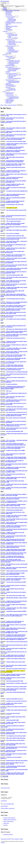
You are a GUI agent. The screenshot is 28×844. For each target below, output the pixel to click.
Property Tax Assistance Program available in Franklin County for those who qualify (13, 495)
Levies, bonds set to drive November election (16, 141)
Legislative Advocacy (10, 21)
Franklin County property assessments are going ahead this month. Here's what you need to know (13, 656)
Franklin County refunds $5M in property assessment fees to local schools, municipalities (13, 447)
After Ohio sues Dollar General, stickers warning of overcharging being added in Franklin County (13, 444)
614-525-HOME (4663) (9, 803)
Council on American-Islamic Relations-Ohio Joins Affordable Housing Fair (13, 536)
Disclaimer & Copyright (6, 838)
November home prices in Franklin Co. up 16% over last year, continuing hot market (14, 501)
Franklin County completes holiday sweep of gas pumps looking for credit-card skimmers (13, 579)
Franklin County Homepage (9, 817)
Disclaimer (8, 28)
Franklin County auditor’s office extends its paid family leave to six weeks (13, 723)
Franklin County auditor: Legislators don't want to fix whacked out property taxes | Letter (13, 164)
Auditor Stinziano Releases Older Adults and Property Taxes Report (13, 478)
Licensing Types (9, 39)
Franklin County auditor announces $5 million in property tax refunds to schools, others (14, 516)
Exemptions (10, 77)
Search (2, 6)
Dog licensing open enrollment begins (14, 510)
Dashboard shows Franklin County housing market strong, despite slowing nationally (13, 468)
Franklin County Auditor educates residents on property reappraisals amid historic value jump (14, 415)
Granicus (3, 842)
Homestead (8, 87)
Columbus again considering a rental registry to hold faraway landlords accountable (14, 144)
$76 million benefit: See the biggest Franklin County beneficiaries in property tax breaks (13, 309)
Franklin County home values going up (15, 406)
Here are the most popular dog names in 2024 (16, 210)
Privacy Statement (15, 838)
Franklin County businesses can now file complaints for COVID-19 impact (12, 533)
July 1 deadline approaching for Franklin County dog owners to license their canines (12, 573)
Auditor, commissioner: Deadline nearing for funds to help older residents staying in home (13, 505)
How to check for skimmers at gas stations (15, 576)
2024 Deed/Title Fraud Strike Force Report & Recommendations (13, 272)
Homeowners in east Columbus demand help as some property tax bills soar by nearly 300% (14, 303)
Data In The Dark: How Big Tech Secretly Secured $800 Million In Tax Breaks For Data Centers (13, 540)
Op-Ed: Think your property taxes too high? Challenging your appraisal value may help (13, 281)
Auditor (5, 105)
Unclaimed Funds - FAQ (13, 98)
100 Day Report (12, 720)
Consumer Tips (11, 49)
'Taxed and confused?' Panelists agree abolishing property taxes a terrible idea (12, 178)
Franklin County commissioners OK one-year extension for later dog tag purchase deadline (13, 526)
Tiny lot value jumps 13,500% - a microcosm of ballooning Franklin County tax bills (14, 242)
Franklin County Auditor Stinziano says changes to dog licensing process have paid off (12, 622)
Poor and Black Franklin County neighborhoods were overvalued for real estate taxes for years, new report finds (13, 560)
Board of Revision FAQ (13, 69)
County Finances (9, 94)
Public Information (12, 20)
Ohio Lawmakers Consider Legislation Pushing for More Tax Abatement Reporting (14, 523)
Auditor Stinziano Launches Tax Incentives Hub (16, 570)
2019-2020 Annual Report (14, 681)
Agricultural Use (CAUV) (13, 61)
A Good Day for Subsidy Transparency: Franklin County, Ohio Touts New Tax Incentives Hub (12, 557)
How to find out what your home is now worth (16, 412)
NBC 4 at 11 (9, 390)
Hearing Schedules (12, 70)
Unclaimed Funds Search (13, 96)
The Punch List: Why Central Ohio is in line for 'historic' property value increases (14, 409)
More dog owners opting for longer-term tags (16, 668)
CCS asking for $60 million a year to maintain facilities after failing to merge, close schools (13, 349)
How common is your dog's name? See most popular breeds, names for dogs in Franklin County (13, 306)
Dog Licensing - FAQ (12, 34)
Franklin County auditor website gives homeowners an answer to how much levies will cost (12, 365)
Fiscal (4, 91)
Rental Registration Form (13, 82)
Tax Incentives (11, 64)
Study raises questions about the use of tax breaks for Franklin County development (13, 195)
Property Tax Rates (10, 84)
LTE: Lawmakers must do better (13, 221)
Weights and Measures (10, 45)
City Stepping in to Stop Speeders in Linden (16, 735)
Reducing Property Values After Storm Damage (16, 760)
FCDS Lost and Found (13, 37)
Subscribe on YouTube (9, 834)
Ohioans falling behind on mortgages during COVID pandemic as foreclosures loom (13, 629)
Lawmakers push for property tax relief (15, 235)
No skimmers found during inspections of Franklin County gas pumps (12, 730)
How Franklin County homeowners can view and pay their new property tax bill (13, 313)
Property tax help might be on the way (14, 698)
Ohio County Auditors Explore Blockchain (15, 738)
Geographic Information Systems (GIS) (14, 22)
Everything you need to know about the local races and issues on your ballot (13, 362)
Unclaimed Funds (9, 95)
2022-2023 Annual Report (14, 431)
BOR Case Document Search (14, 68)
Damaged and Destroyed (13, 63)
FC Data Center (9, 15)
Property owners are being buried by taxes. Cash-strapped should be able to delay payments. (13, 255)
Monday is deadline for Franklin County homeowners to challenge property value (12, 185)
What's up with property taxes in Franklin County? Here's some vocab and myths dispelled (13, 138)
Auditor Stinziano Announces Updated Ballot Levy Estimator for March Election (13, 689)
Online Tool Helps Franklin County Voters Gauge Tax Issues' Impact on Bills (13, 744)
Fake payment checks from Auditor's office (15, 595)
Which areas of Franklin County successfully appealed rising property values (13, 259)
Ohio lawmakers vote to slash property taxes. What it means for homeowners (13, 135)
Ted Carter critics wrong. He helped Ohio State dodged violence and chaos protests (14, 265)
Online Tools (6, 823)
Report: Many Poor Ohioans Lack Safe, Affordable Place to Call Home (12, 763)
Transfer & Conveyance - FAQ (14, 74)
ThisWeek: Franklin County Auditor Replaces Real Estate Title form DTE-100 (14, 733)
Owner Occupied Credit (11, 89)
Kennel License (11, 40)
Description (10, 47)
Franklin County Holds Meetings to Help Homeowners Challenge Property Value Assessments (12, 773)
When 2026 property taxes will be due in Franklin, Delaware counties (12, 118)
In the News (10, 18)
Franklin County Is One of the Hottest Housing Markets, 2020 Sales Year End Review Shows (14, 602)
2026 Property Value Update (14, 60)
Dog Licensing (9, 33)
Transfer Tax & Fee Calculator (14, 78)
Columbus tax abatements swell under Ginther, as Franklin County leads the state (14, 342)
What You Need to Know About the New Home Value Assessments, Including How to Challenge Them (14, 639)
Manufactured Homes (10, 65)
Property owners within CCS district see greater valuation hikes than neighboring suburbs (14, 352)
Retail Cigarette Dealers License (15, 42)
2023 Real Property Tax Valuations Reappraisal (16, 371)
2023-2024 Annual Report (14, 275)
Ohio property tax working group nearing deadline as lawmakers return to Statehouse (13, 151)
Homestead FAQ (11, 88)
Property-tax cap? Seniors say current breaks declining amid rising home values (13, 284)
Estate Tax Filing (9, 101)
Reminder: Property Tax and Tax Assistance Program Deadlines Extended (13, 675)
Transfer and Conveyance (11, 73)
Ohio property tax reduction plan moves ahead (16, 329)
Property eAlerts (11, 57)
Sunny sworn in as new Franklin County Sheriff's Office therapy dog (12, 252)
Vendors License (11, 43)
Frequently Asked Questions (11, 26)
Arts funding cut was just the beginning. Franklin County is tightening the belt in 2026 (12, 147)
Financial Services (9, 99)
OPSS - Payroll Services (8, 821)
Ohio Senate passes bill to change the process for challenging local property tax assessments (14, 498)
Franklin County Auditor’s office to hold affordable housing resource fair (12, 291)
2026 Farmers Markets (13, 51)
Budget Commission (10, 100)
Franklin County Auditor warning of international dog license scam (11, 704)
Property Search (9, 56)
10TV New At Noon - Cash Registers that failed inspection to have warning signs (14, 441)
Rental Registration (10, 79)
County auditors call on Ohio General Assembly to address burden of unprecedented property (14, 269)
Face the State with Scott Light (13, 713)
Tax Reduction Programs (11, 85)
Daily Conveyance (12, 75)
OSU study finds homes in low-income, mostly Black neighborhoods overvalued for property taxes (13, 553)
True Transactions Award (13, 50)
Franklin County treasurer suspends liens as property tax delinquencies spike (13, 248)
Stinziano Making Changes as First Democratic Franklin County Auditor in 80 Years (14, 747)
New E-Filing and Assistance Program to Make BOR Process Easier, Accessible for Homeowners (14, 615)
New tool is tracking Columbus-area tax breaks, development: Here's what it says (14, 519)
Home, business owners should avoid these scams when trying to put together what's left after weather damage (13, 295)
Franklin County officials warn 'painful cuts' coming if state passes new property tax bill (13, 171)
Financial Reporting (10, 92)
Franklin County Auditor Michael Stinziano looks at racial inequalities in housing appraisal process (13, 635)
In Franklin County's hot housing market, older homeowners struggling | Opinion (14, 471)
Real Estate (5, 54)
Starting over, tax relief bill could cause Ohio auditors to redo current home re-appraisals (13, 359)
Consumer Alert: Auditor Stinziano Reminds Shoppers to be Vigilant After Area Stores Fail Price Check (13, 458)
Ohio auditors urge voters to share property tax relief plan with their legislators (14, 154)
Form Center (8, 23)
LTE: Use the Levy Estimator (12, 233)
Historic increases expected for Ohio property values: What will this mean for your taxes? (13, 425)
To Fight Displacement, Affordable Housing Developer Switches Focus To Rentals (13, 767)
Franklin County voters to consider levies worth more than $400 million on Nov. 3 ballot (14, 632)
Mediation (8, 71)
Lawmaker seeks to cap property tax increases (16, 701)
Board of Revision (9, 67)
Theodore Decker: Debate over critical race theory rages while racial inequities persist (13, 546)
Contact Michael (9, 29)
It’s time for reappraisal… (12, 384)
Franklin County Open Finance (9, 819)
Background (10, 48)
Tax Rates (5, 825)
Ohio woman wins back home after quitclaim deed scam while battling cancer (13, 181)
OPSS (7, 25)
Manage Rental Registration (14, 81)
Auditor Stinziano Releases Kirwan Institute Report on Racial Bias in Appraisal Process (13, 550)
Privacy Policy (9, 27)
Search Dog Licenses (12, 35)
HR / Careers (8, 13)
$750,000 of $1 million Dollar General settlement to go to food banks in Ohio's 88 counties (14, 335)
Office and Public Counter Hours (12, 10)
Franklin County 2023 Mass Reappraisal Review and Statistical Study (12, 202)
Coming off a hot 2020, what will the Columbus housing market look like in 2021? (14, 608)
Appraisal (8, 59)
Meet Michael (8, 12)
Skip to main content (5, 1)
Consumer (5, 31)
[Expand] (8, 9)
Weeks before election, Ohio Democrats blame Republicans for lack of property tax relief (13, 238)
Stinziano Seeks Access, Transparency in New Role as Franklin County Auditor (13, 751)
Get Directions (4, 800)
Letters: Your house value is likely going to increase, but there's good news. (13, 397)
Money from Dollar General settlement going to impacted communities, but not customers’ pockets (14, 332)
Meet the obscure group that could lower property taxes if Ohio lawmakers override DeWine (12, 161)
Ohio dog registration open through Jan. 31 (15, 218)
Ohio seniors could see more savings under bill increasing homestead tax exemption (14, 568)
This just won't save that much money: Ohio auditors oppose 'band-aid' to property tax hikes (13, 355)
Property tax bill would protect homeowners (16, 507)
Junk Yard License (12, 44)
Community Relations (10, 16)
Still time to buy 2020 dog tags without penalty (16, 686)
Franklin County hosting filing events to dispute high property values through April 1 (14, 288)
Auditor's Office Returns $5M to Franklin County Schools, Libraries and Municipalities (13, 224)
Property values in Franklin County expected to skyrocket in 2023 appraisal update (14, 428)
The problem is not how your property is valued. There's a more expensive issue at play (12, 369)
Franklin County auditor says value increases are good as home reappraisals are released (13, 400)
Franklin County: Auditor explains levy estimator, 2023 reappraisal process (12, 461)
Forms (9, 36)
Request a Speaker (12, 19)
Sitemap (21, 838)
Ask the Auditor (9, 11)
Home (2, 105)
